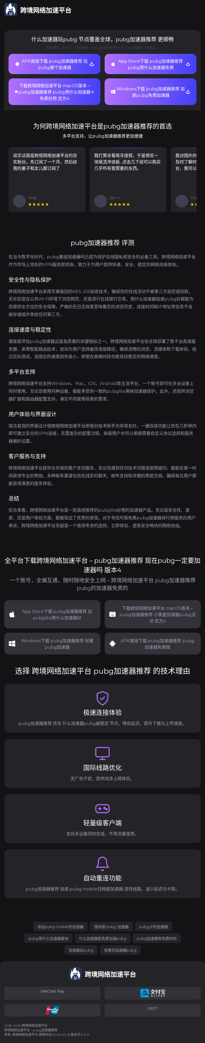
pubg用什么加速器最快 (48, 938)
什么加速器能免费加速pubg (102, 938)
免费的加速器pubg (120, 950)
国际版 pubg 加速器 (111, 926)
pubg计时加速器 (153, 926)
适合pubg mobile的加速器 (60, 926)
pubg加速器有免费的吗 (157, 938)
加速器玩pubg (81, 950)
